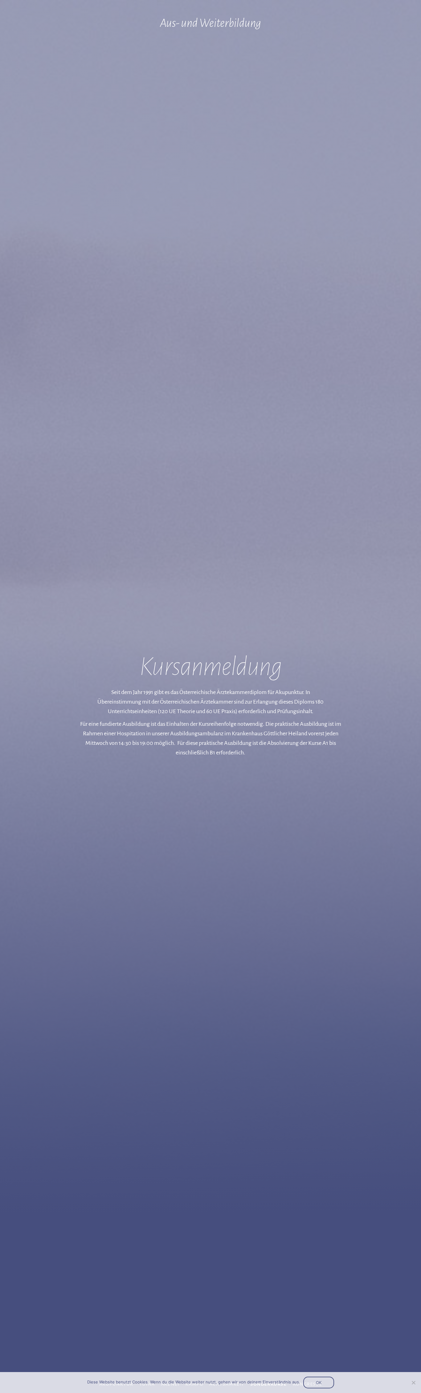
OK (318, 1382)
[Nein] (413, 1382)
